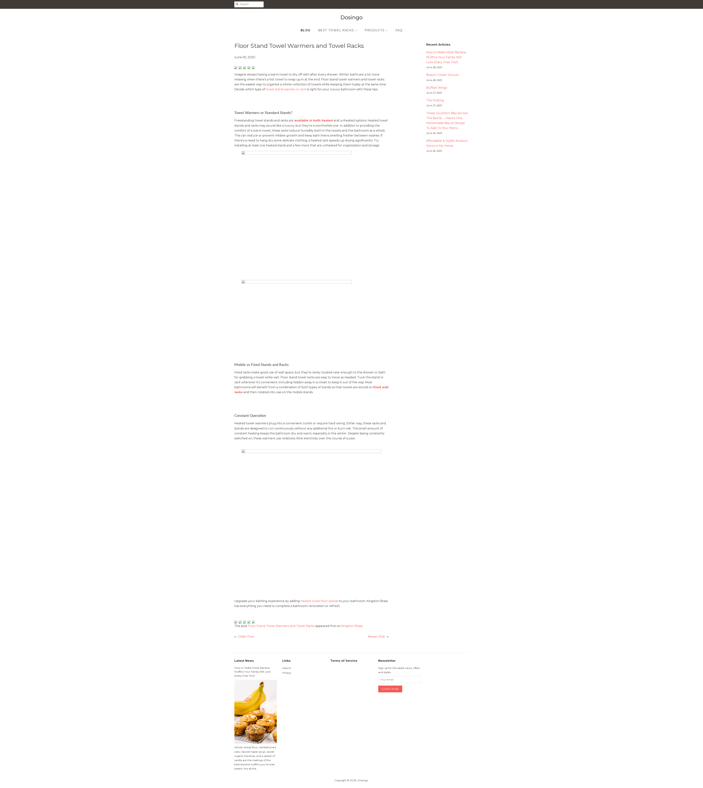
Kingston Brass (351, 626)
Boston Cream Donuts (442, 75)
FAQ (399, 30)
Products (375, 30)
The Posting (435, 100)
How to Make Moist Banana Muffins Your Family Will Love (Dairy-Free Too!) (446, 57)
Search (286, 668)
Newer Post (376, 636)
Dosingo (363, 780)
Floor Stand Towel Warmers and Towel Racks (281, 626)
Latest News (244, 660)
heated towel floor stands (319, 601)
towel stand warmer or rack (286, 89)
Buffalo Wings (436, 87)
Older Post (246, 636)
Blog (306, 30)
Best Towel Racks (336, 30)
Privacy (286, 672)
